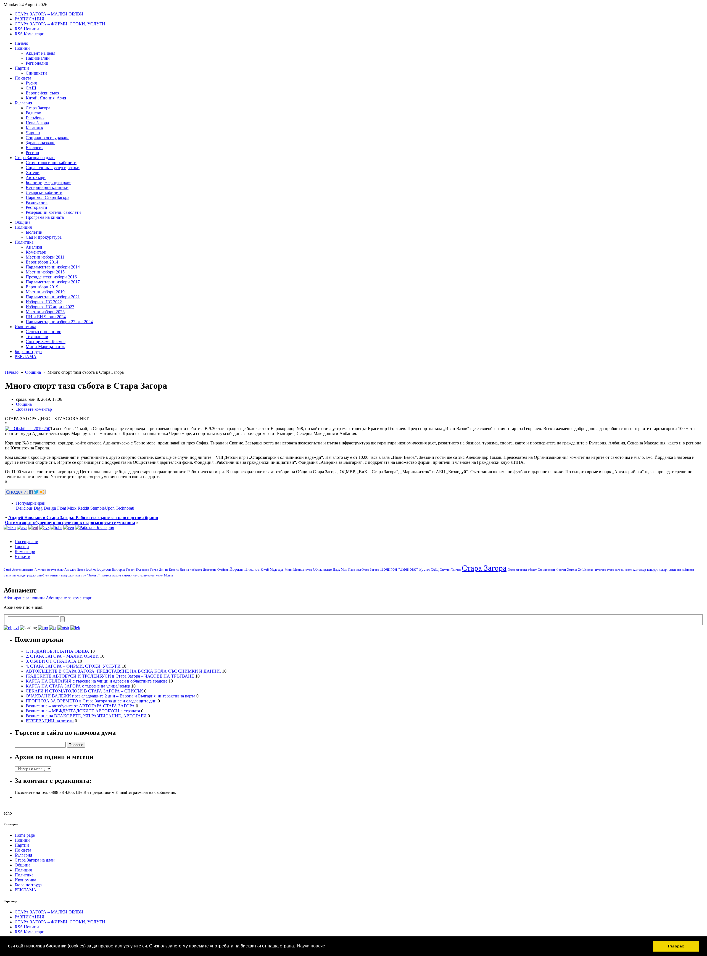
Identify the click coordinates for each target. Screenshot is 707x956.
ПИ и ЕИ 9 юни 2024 (46, 316)
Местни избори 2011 (45, 257)
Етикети (22, 556)
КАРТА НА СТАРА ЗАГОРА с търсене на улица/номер (78, 686)
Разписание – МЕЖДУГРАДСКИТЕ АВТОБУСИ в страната (83, 711)
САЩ (31, 88)
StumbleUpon (102, 508)
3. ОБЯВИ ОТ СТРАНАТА (51, 661)
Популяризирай (31, 503)
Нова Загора (37, 122)
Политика (24, 242)
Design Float (55, 508)
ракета (116, 575)
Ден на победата (191, 569)
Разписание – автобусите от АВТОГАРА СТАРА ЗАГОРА (80, 706)
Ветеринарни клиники (47, 187)
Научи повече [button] (311, 946)
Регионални (37, 63)
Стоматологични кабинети (51, 162)
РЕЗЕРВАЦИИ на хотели (50, 720)
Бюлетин (34, 232)
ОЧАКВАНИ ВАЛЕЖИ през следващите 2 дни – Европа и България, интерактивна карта (110, 696)
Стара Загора (38, 108)
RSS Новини (27, 29)
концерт (652, 570)
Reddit (83, 508)
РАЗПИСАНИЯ (29, 19)
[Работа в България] (94, 527)
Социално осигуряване (47, 137)
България (23, 103)
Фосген (561, 569)
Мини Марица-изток (45, 346)
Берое (81, 569)
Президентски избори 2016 (51, 277)
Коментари (36, 252)
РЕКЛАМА (25, 356)
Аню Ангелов (66, 570)
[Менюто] (68, 527)
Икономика (25, 326)
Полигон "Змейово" (399, 569)
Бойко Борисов (98, 569)
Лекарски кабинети (44, 192)
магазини (10, 575)
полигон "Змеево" (87, 575)
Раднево (33, 112)
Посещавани (26, 541)
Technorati (125, 508)
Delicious (24, 508)
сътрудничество (144, 575)
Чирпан (33, 132)
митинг (55, 575)
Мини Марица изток (298, 569)
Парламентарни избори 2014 (53, 267)
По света (23, 78)
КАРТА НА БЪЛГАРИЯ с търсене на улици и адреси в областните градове (96, 681)
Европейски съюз (42, 93)
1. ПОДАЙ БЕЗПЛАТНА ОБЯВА (57, 651)
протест (106, 575)
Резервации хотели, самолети (53, 212)
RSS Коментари (29, 33)
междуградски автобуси (33, 575)
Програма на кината (45, 217)
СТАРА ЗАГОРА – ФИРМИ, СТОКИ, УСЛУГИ (60, 24)
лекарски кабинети (681, 569)
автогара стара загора (609, 569)
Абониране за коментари (69, 598)
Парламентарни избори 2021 (53, 296)
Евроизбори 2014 (42, 262)
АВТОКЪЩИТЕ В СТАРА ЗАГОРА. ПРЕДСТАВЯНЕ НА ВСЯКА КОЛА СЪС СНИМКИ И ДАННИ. (123, 671)
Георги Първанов (137, 569)
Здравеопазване (40, 142)
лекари (663, 570)
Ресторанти (36, 207)
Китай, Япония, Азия (46, 98)
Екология (34, 147)
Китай (265, 569)
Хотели (32, 172)
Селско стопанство (43, 331)
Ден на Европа (169, 569)
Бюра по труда (28, 351)
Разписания (37, 202)
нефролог (67, 575)
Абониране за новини (24, 598)
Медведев (277, 570)
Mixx (71, 508)
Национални (38, 58)
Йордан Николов (244, 569)
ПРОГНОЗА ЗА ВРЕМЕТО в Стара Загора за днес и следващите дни (91, 701)
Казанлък (34, 127)
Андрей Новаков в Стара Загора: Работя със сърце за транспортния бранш (83, 517)
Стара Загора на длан (35, 157)
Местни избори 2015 (45, 272)
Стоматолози (546, 569)
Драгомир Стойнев (215, 569)
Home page (25, 835)
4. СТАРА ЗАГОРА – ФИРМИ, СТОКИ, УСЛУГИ (73, 666)
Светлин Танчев (450, 569)
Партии (22, 68)
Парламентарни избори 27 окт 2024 (59, 321)
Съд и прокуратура (44, 237)
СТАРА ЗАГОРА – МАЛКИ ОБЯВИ (49, 14)
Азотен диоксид (22, 569)
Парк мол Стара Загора (47, 197)
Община (22, 222)
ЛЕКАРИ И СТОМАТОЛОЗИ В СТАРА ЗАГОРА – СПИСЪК (84, 691)
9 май (7, 569)
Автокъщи (36, 177)
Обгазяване (322, 569)
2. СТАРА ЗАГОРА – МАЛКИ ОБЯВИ (62, 656)
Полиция (23, 227)
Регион (32, 152)
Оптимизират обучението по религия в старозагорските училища (70, 522)
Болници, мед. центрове (48, 182)
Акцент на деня (40, 53)
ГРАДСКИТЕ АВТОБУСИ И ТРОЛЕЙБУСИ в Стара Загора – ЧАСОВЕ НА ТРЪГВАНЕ (110, 676)
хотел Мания (164, 575)
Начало (21, 43)
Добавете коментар (34, 409)
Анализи (34, 247)
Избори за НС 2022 (44, 301)
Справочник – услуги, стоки (53, 167)
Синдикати (36, 73)
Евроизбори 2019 (42, 287)
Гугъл (154, 569)
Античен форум (45, 569)
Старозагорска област (522, 569)
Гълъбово (35, 117)
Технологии (37, 336)
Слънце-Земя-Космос (45, 341)
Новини (22, 48)
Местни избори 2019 (45, 291)
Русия (31, 83)
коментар (639, 570)
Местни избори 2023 (45, 311)
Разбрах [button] (676, 946)
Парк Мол (340, 570)
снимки (127, 575)
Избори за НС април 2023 (50, 306)
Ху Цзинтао (585, 569)
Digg (38, 508)
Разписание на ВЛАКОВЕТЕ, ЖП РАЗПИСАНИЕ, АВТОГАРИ (86, 715)
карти (628, 569)
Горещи (22, 546)
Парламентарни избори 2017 (53, 282)
